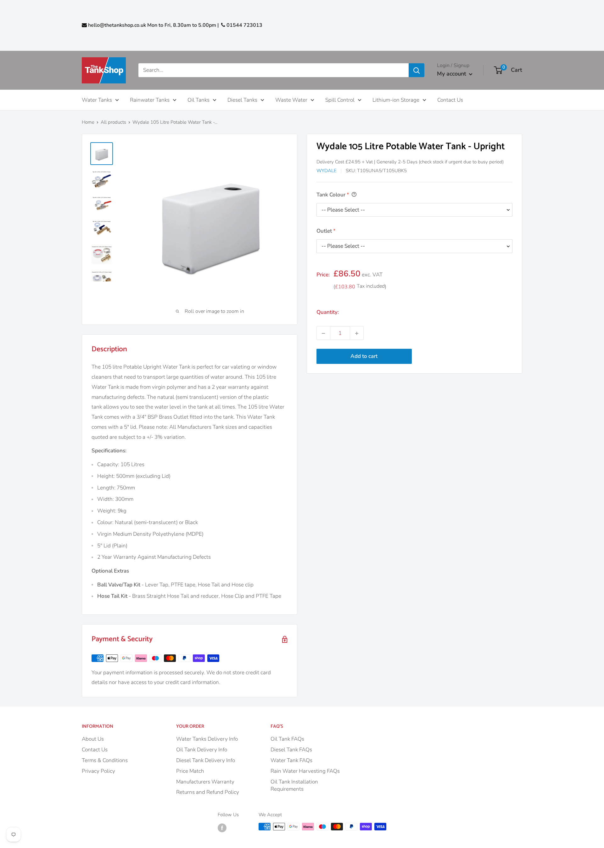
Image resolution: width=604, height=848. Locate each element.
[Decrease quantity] (323, 333)
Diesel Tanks (242, 99)
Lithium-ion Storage (395, 99)
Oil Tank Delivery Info (201, 749)
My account (451, 73)
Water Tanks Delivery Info (207, 739)
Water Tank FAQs (291, 760)
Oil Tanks (198, 99)
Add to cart (364, 356)
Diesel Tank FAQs (291, 749)
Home (88, 122)
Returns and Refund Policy (207, 792)
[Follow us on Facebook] (222, 827)
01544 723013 (243, 25)
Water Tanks (97, 99)
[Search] (416, 70)
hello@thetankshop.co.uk (117, 25)
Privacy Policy (98, 771)
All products (113, 122)
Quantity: (327, 312)
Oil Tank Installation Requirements (294, 785)
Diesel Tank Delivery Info (205, 760)
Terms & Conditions (105, 760)
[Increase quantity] (356, 333)
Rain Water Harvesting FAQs (305, 771)
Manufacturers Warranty (205, 781)
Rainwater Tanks (150, 99)
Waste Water (291, 99)
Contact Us (450, 99)
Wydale (326, 170)
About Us (93, 739)
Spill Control (340, 99)
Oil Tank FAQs (287, 739)
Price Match (190, 771)
